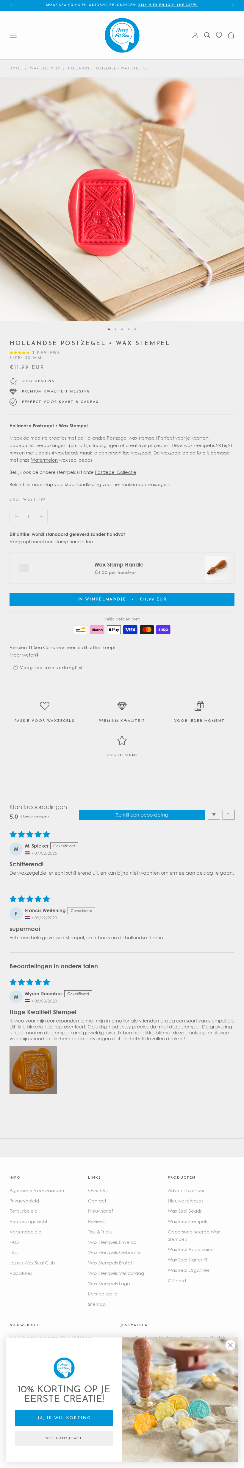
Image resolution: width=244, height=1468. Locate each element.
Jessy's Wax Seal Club (32, 1262)
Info (14, 1252)
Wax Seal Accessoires (191, 1249)
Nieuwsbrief (100, 1210)
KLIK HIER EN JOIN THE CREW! (168, 5)
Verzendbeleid (25, 1231)
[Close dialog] (230, 1345)
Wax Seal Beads (185, 1210)
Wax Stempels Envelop (112, 1242)
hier (27, 484)
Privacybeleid (24, 1200)
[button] (33, 1070)
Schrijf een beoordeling (142, 815)
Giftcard (177, 1280)
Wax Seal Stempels (188, 1221)
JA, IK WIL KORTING (64, 1418)
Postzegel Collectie (115, 472)
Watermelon (44, 460)
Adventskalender (186, 1190)
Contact (97, 1200)
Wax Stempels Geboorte (114, 1252)
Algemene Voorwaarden (37, 1190)
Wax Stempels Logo (109, 1283)
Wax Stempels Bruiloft (111, 1262)
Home (16, 68)
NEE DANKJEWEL (64, 1438)
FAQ (14, 1242)
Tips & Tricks (100, 1231)
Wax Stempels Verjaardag (116, 1273)
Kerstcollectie (103, 1293)
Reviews (96, 1221)
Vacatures (21, 1273)
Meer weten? (24, 654)
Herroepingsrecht (28, 1221)
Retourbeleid (23, 1210)
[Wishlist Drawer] (219, 35)
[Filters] (214, 815)
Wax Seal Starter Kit (188, 1259)
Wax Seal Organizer (188, 1270)
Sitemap (97, 1304)
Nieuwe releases (185, 1200)
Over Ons (98, 1190)
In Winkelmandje (122, 599)
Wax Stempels (45, 68)
